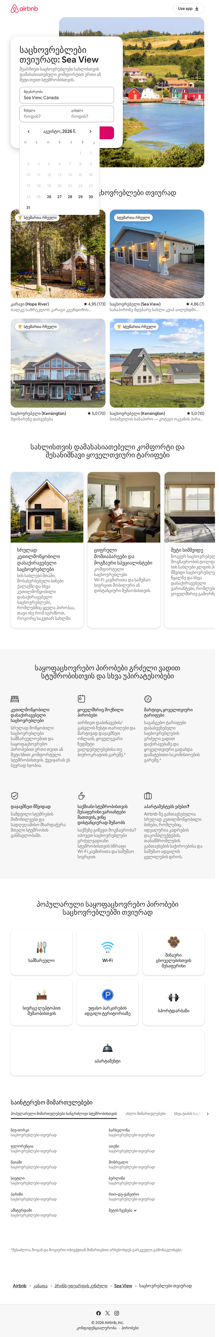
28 (70, 196)
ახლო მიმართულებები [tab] (146, 1113)
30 (91, 196)
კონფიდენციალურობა (96, 1328)
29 (80, 196)
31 (28, 207)
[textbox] (43, 116)
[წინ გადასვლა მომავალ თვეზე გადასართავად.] (90, 131)
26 (49, 196)
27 (59, 196)
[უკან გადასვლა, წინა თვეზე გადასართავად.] (28, 131)
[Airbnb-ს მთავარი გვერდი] (24, 8)
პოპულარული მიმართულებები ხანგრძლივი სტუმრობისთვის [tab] (64, 1113)
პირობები (130, 1328)
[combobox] (67, 97)
